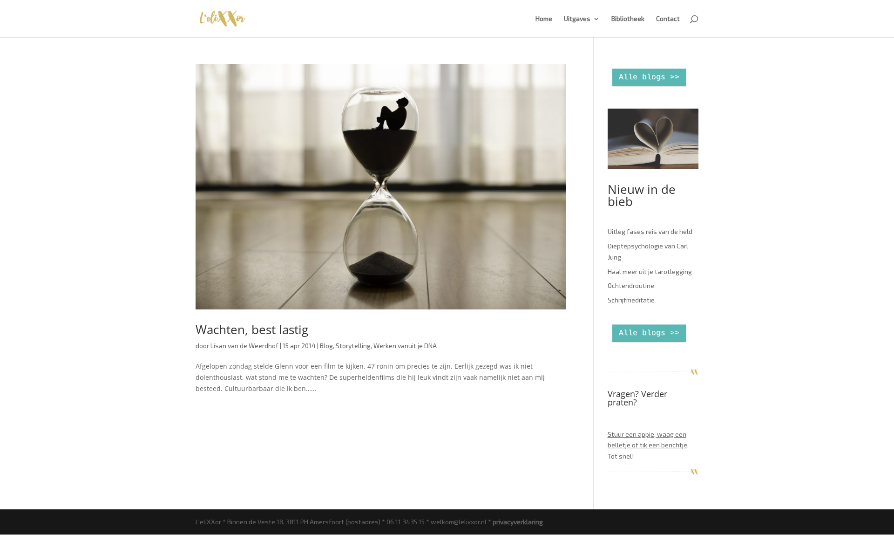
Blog (326, 346)
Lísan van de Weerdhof (244, 346)
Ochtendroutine (631, 285)
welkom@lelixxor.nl (459, 522)
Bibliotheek (627, 18)
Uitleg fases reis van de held (650, 231)
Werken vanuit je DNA (405, 346)
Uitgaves (577, 18)
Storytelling (353, 346)
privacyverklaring (518, 522)
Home (543, 18)
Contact (668, 18)
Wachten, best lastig (252, 329)
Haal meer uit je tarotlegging (650, 271)
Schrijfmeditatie (631, 300)
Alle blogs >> (649, 77)
